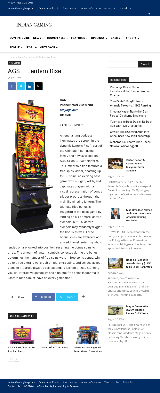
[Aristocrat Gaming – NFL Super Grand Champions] (88, 334)
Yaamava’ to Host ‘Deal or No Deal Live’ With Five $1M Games (131, 123)
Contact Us (124, 8)
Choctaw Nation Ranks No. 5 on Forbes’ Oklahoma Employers (129, 113)
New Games (25, 57)
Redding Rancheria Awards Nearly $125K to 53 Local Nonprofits (139, 263)
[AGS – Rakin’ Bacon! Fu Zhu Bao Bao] (22, 334)
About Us (109, 8)
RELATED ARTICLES (22, 316)
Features (78, 38)
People (15, 47)
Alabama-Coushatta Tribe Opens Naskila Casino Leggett (130, 144)
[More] (83, 297)
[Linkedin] (30, 86)
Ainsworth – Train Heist (54, 347)
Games (115, 38)
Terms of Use (111, 382)
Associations (70, 8)
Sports (131, 38)
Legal (30, 47)
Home (11, 57)
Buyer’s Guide (20, 38)
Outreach (47, 47)
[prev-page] (10, 359)
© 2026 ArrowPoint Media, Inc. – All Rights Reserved (52, 386)
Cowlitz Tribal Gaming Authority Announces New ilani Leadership (130, 134)
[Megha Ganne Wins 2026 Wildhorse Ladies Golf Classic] (115, 310)
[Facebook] (12, 86)
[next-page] (16, 359)
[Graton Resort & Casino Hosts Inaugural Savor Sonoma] (115, 163)
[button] (149, 13)
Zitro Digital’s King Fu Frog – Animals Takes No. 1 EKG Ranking (130, 103)
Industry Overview (91, 8)
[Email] (39, 86)
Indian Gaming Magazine (21, 8)
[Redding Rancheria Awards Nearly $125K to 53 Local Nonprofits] (115, 263)
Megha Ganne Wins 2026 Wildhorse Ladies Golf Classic (137, 310)
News (37, 38)
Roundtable (56, 38)
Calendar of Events (49, 8)
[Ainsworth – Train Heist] (55, 334)
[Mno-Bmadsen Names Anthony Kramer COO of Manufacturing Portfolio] (115, 213)
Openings (98, 38)
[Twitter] (21, 86)
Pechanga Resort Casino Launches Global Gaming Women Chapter (130, 91)
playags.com (69, 110)
